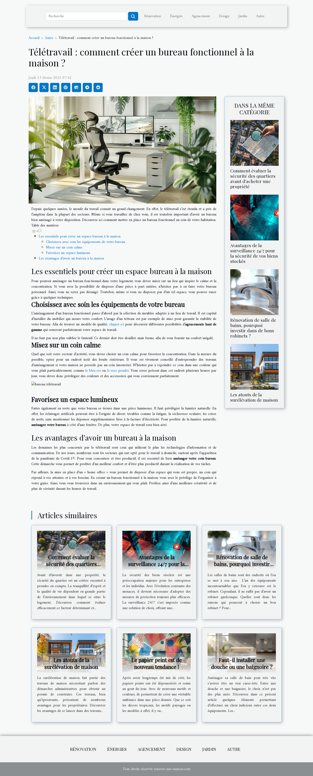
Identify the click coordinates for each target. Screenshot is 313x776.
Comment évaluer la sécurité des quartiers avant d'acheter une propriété (252, 178)
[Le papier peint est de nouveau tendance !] (156, 653)
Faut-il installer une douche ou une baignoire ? (241, 663)
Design (224, 16)
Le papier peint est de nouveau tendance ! (156, 663)
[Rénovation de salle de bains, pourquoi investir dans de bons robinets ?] (254, 292)
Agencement (201, 16)
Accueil (34, 38)
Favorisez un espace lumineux (68, 253)
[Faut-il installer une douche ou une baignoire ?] (242, 653)
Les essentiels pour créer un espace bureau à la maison (80, 236)
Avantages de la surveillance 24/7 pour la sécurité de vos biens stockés (254, 253)
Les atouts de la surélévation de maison (254, 397)
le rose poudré (118, 371)
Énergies (176, 16)
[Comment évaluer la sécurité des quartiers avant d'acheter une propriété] (254, 142)
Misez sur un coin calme (64, 247)
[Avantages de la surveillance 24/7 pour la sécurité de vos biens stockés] (254, 217)
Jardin (242, 16)
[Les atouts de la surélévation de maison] (254, 367)
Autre (260, 16)
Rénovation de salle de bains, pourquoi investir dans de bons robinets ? (253, 328)
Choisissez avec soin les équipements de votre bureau (85, 242)
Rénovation (152, 16)
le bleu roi (93, 371)
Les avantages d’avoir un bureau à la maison (71, 258)
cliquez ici (116, 324)
